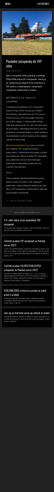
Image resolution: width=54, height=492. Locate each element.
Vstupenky (43, 4)
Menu (8, 4)
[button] (27, 33)
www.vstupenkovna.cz (19, 145)
